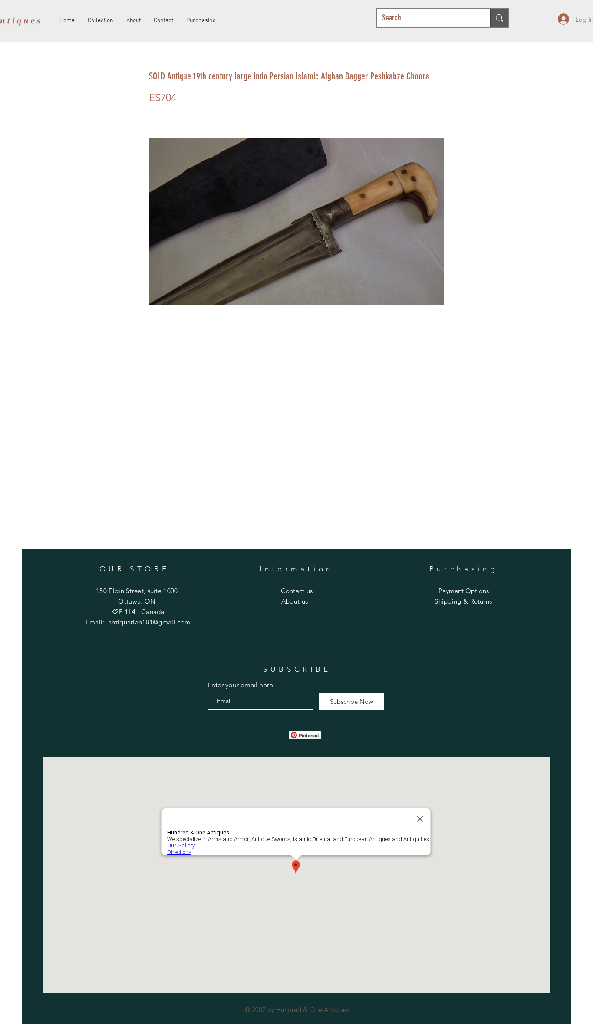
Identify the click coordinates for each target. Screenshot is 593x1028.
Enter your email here (240, 685)
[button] (297, 591)
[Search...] (499, 18)
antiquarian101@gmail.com (149, 622)
